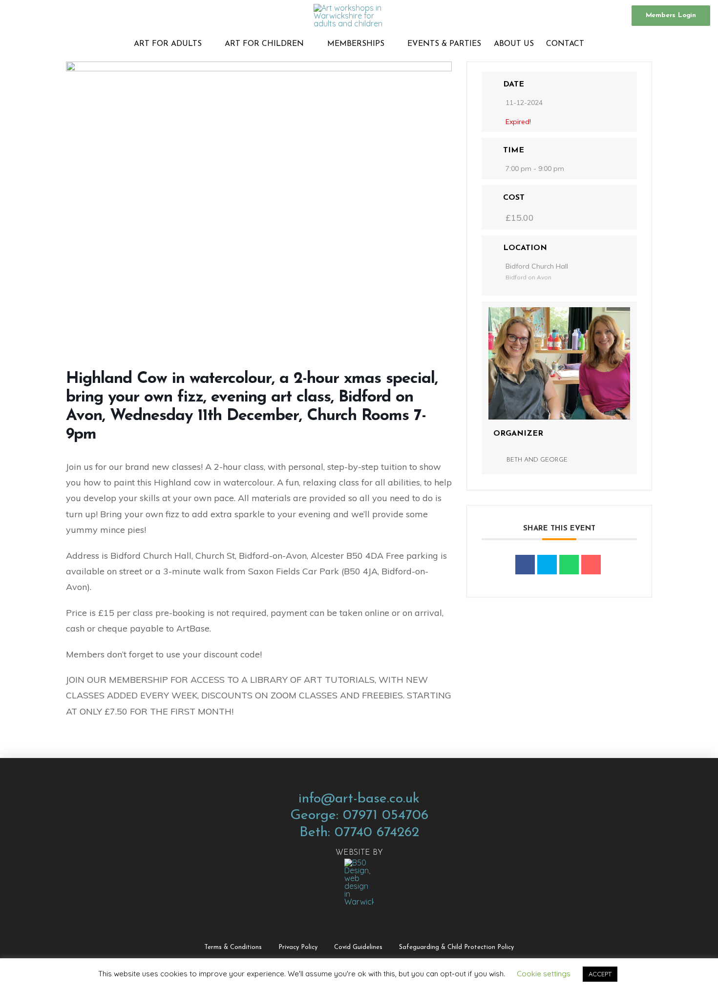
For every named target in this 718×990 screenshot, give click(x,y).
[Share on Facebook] (525, 564)
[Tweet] (547, 564)
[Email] (591, 564)
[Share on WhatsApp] (569, 564)
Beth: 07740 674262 (359, 832)
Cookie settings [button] (543, 973)
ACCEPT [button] (600, 974)
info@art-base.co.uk (359, 799)
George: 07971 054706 (359, 815)
